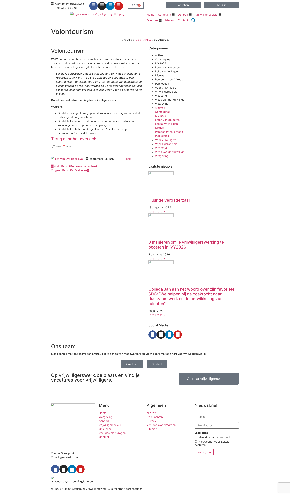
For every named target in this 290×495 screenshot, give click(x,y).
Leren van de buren (167, 67)
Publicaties (162, 83)
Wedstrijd (161, 95)
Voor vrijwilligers (165, 87)
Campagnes (162, 59)
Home (138, 40)
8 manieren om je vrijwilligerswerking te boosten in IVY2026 (186, 245)
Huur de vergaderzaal (169, 200)
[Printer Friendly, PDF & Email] (61, 148)
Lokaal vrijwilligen (166, 71)
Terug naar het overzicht (74, 138)
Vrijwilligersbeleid (166, 91)
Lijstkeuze (201, 432)
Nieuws (159, 75)
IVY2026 (160, 63)
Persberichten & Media (169, 79)
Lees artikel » (156, 211)
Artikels (147, 40)
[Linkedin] (110, 6)
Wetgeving (161, 103)
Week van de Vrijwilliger (170, 99)
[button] (166, 14)
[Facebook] (93, 6)
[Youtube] (118, 6)
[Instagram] (102, 6)
